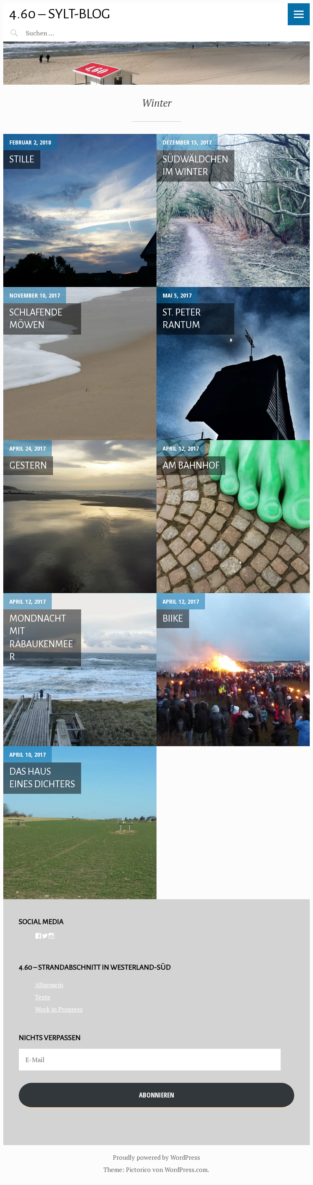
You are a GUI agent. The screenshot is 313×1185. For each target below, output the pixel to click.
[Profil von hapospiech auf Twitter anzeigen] (45, 936)
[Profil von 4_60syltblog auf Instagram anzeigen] (51, 936)
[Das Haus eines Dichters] (79, 822)
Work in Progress (59, 1009)
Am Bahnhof (191, 465)
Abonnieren (156, 1095)
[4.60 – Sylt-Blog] (156, 63)
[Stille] (79, 210)
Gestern (28, 465)
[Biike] (233, 669)
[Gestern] (79, 516)
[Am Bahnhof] (233, 516)
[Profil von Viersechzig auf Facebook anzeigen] (38, 936)
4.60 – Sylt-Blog (59, 13)
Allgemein (49, 985)
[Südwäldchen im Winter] (233, 210)
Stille (21, 159)
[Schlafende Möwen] (79, 363)
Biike (173, 618)
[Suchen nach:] (59, 33)
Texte (43, 997)
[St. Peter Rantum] (233, 363)
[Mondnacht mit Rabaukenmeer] (79, 669)
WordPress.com (186, 1169)
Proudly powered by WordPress (156, 1157)
